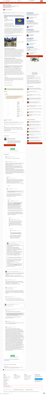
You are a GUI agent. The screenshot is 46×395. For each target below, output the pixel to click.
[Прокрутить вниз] (44, 393)
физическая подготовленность (7, 130)
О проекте (4, 375)
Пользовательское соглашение (5, 380)
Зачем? (18, 357)
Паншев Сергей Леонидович (11, 138)
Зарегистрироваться (6, 360)
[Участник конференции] (7, 271)
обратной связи (38, 381)
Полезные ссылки (37, 374)
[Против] (24, 175)
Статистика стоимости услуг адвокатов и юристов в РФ (38, 376)
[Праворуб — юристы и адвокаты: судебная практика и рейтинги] (7, 1)
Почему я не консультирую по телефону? (32, 81)
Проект (4, 374)
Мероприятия (30, 2)
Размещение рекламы (17, 375)
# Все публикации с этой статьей (19, 124)
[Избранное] (1, 393)
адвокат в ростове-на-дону (7, 127)
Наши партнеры (5, 383)
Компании (14, 2)
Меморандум (5, 382)
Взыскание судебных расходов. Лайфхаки (32, 80)
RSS (42, 389)
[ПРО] (5, 304)
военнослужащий (16, 127)
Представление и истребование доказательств (10, 124)
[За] (22, 175)
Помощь (25, 374)
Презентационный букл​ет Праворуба (6, 377)
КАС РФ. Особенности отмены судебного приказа (33, 78)
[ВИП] (6, 271)
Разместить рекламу (34, 72)
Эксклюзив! (23, 2)
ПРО (33, 2)
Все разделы (5, 384)
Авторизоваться (16, 359)
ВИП (35, 2)
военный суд (20, 127)
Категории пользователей (27, 375)
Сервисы (27, 2)
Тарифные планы (26, 379)
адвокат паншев (12, 127)
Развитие (15, 374)
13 (12, 132)
